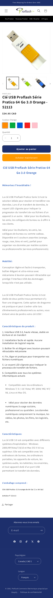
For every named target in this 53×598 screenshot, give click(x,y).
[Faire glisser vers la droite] (50, 83)
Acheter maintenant (26, 157)
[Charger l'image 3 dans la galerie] (40, 83)
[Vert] (12, 125)
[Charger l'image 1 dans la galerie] (12, 83)
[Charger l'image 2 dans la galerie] (26, 83)
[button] (6, 11)
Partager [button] (9, 504)
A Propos (45, 19)
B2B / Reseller (35, 19)
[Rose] (34, 125)
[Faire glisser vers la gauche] (3, 83)
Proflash (15, 589)
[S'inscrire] (41, 530)
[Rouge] (27, 125)
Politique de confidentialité (31, 592)
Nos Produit (9, 19)
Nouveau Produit (22, 19)
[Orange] (5, 125)
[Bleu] (20, 125)
